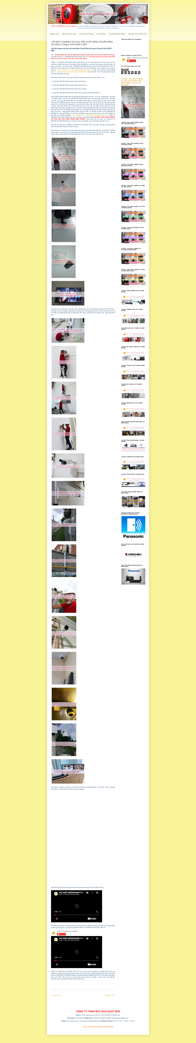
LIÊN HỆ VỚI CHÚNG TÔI (137, 34)
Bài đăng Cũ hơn (110, 995)
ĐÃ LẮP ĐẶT (101, 34)
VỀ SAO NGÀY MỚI (69, 34)
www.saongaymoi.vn (63, 70)
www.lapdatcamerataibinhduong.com (82, 70)
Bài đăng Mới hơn (57, 995)
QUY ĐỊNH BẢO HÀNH (117, 34)
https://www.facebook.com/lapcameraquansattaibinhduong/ (70, 72)
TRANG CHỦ (54, 34)
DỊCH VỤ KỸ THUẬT (86, 34)
